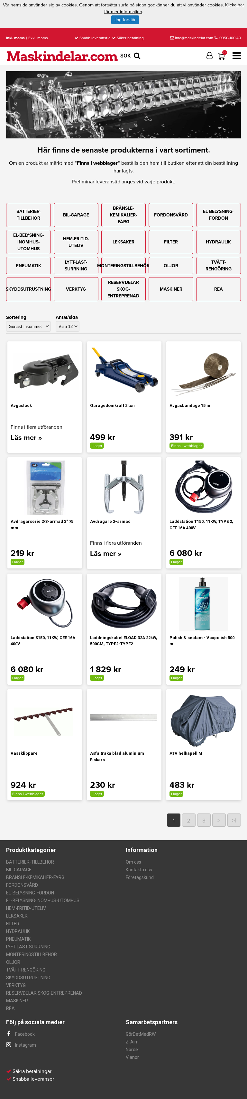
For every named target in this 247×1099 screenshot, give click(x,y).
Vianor (132, 1057)
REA (218, 289)
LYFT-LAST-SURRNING (76, 265)
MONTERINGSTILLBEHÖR (123, 265)
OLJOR (171, 265)
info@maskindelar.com (194, 38)
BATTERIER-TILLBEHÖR (28, 215)
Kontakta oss (139, 869)
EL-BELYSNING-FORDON (218, 215)
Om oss (133, 862)
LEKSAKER (123, 242)
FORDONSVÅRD (171, 215)
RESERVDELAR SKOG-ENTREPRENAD (123, 289)
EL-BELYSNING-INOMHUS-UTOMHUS (28, 242)
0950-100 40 (229, 38)
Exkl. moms (38, 38)
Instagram (25, 1045)
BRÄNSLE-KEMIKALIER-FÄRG (123, 215)
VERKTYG (76, 289)
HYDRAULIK (218, 242)
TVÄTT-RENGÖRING (219, 265)
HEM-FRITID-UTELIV (76, 242)
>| (234, 820)
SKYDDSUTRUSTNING (28, 289)
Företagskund (140, 877)
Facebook (24, 1034)
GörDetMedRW (141, 1034)
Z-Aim (132, 1041)
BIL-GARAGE (76, 215)
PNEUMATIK (28, 265)
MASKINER (171, 289)
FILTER (171, 242)
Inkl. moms (15, 38)
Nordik (132, 1049)
